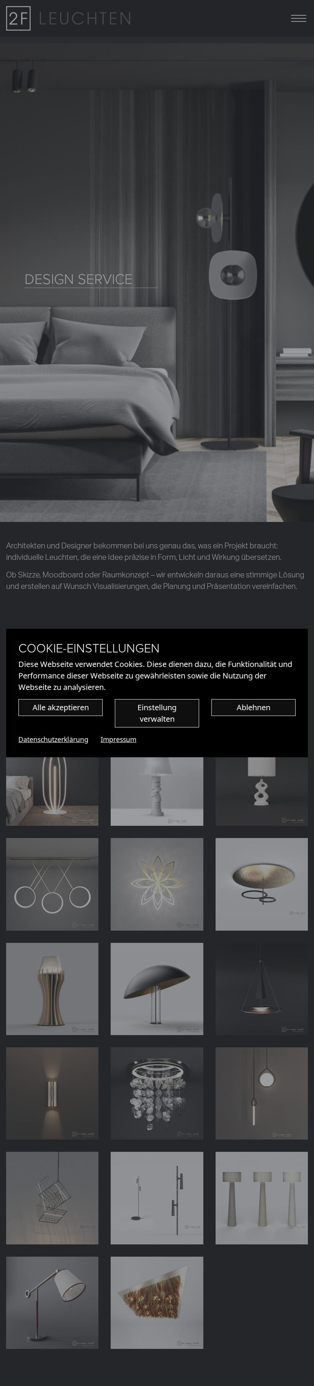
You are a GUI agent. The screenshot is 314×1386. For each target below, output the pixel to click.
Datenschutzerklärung (53, 739)
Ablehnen (253, 707)
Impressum (118, 739)
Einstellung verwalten (157, 713)
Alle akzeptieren (61, 707)
